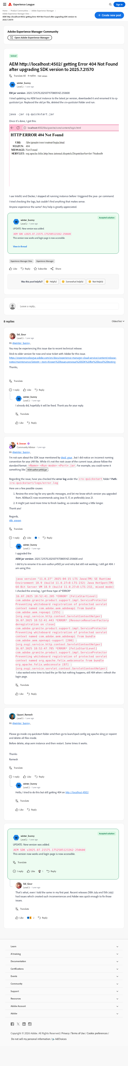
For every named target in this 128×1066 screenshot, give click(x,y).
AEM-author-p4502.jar (37, 469)
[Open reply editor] (64, 306)
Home (5, 10)
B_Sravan (21, 443)
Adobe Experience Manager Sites (15, 13)
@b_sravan (15, 520)
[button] (109, 15)
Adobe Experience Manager (43, 10)
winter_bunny (24, 82)
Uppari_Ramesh (25, 714)
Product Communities (19, 10)
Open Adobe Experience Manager (31, 37)
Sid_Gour (21, 334)
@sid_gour (66, 457)
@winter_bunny (21, 343)
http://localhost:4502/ (77, 792)
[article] (63, 363)
